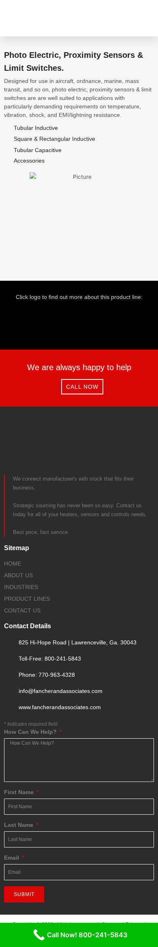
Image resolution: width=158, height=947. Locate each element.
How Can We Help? (31, 732)
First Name (19, 792)
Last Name (19, 825)
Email (12, 857)
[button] (141, 18)
